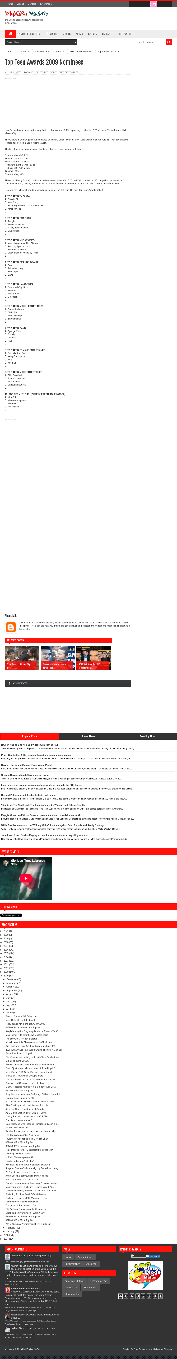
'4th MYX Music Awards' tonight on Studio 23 (28, 1224)
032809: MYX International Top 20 (23, 1027)
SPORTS (92, 34)
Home (10, 4)
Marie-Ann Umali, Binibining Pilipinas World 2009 (30, 1187)
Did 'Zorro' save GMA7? (17, 1061)
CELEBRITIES (42, 72)
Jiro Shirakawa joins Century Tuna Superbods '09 (30, 1046)
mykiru (14, 1328)
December (11, 979)
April (8, 1009)
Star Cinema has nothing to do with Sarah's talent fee (32, 1057)
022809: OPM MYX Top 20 (19, 1220)
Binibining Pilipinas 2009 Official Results (26, 1194)
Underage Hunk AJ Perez (18, 1153)
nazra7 (14, 1265)
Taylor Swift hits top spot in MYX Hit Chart (27, 1138)
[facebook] (132, 4)
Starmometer (72, 1294)
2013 (6, 961)
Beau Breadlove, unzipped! (19, 1053)
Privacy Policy (72, 1263)
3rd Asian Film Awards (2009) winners (24, 1075)
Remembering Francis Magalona (22, 1201)
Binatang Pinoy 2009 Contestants (22, 1179)
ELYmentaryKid (98, 1281)
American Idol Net (74, 1281)
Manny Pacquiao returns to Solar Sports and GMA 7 (32, 1086)
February (11, 1227)
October (10, 986)
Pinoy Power (90, 1287)
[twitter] (139, 4)
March (9, 1012)
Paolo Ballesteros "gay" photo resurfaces (21, 1262)
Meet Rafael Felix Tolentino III (21, 1020)
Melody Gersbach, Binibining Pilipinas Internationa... (32, 1190)
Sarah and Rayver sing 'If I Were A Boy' (25, 1213)
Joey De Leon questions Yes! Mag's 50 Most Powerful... (34, 1094)
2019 (6, 938)
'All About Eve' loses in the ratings (23, 1172)
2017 (6, 946)
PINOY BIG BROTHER (29, 34)
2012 (6, 964)
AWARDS (30, 72)
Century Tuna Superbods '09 (20, 1098)
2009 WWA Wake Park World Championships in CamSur (34, 1049)
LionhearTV (71, 1287)
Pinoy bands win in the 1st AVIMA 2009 (25, 1024)
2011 (6, 968)
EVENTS (53, 72)
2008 (6, 1235)
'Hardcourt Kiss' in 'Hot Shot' (20, 1161)
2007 (6, 1239)
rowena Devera (19, 1314)
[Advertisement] (68, 104)
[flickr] (146, 4)
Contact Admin (85, 1257)
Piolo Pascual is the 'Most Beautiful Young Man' (29, 1150)
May (8, 1005)
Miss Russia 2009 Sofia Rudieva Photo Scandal (30, 1072)
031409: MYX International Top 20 (23, 1146)
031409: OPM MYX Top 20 (19, 1142)
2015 (6, 953)
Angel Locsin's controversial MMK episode (27, 1175)
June (9, 1001)
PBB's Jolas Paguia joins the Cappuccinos (27, 1209)
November (11, 983)
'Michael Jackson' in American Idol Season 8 (28, 1164)
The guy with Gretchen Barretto (21, 1038)
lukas (14, 1255)
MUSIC (79, 34)
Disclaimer (91, 1263)
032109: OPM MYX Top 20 (19, 1090)
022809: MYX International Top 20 (23, 1216)
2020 (6, 935)
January (10, 1231)
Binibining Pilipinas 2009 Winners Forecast (27, 1198)
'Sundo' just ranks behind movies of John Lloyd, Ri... (32, 1068)
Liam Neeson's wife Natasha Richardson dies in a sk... (33, 1124)
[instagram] (153, 4)
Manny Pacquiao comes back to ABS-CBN (27, 1116)
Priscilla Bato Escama (22, 1288)
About (20, 4)
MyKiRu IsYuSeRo (31, 1349)
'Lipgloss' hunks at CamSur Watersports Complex (30, 1079)
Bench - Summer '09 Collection (21, 1016)
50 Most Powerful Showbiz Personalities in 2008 (30, 1101)
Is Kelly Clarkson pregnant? (19, 1157)
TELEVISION (51, 34)
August (10, 994)
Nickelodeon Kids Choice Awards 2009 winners (29, 1042)
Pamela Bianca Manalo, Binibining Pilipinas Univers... (32, 1183)
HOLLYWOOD (125, 34)
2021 (6, 931)
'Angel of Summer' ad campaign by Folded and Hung (32, 1168)
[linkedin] (161, 4)
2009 (6, 975)
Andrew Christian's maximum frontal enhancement (31, 1064)
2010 (6, 972)
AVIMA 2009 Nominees (17, 1127)
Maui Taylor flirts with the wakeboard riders (27, 1035)
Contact (32, 4)
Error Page (46, 4)
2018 (6, 942)
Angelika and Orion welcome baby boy (25, 1083)
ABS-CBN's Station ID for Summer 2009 (26, 1113)
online (89, 139)
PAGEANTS (107, 34)
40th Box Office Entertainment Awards (25, 1109)
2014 (6, 957)
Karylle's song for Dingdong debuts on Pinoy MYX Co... (33, 1031)
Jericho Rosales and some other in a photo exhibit (31, 1131)
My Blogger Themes (162, 1349)
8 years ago (44, 1262)
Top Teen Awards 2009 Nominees (22, 1135)
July (8, 998)
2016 (6, 949)
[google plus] (168, 4)
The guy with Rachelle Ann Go (21, 1205)
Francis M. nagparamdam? (19, 1120)
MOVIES (67, 34)
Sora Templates (141, 1349)
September (12, 990)
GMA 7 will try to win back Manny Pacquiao (27, 1105)
